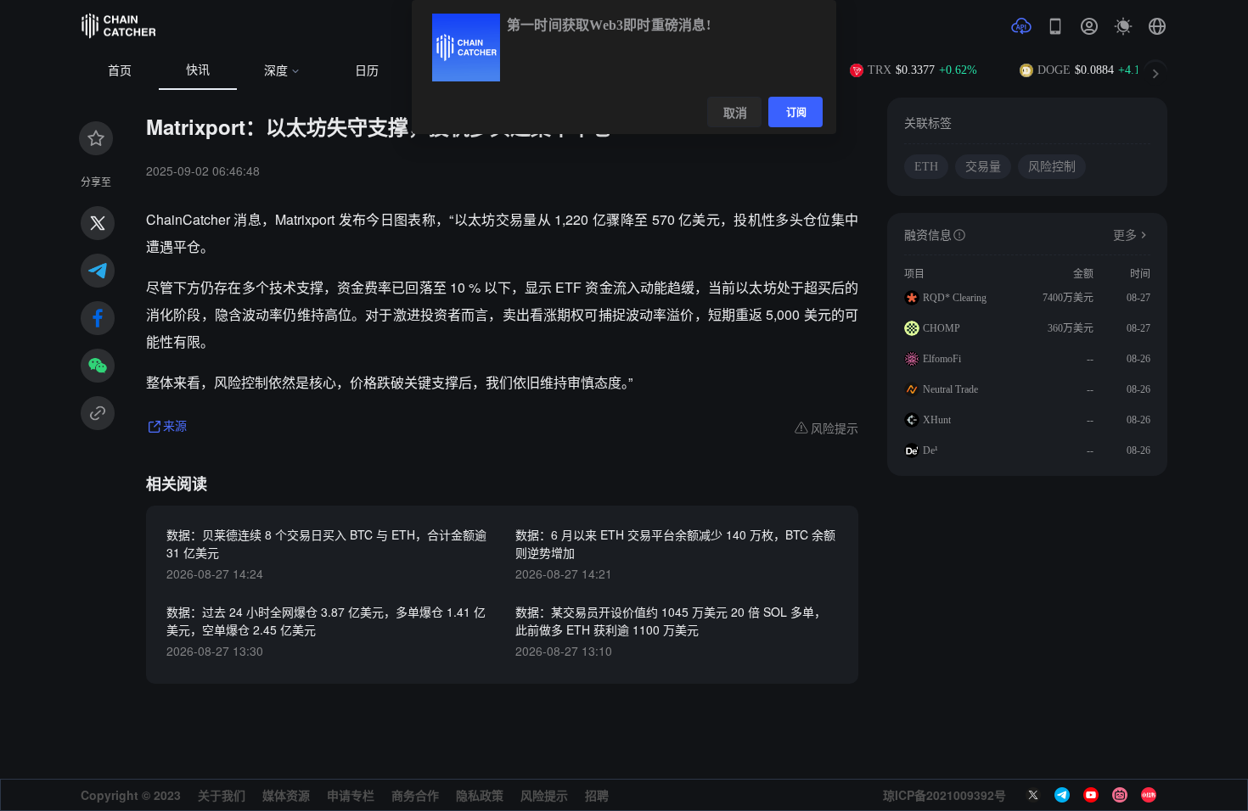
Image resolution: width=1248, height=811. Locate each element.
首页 (120, 70)
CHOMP (941, 328)
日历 (367, 70)
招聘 (597, 794)
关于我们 (221, 794)
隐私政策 (479, 794)
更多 (1125, 235)
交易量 (983, 166)
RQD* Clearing (955, 298)
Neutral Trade (950, 389)
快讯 (198, 70)
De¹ (930, 450)
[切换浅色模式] (1123, 26)
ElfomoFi (942, 359)
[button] (1157, 26)
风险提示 (544, 794)
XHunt (937, 420)
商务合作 (415, 794)
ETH (926, 166)
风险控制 (1052, 166)
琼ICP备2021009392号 (944, 794)
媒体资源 (286, 794)
